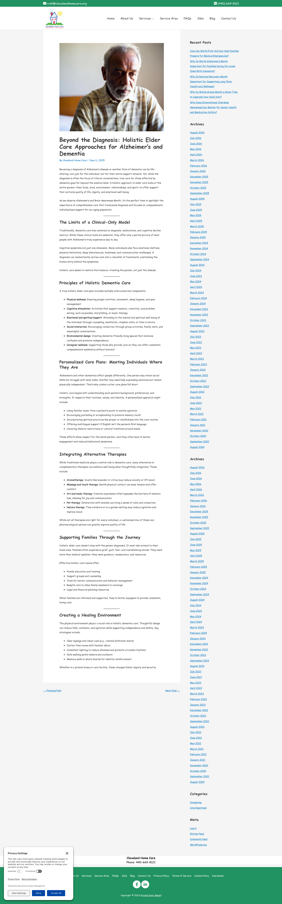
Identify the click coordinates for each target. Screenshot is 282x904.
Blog (132, 875)
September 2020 (199, 441)
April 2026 (196, 154)
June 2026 (196, 143)
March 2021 (197, 413)
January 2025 (198, 237)
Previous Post (52, 690)
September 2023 (199, 325)
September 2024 (199, 259)
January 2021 (197, 425)
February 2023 (198, 364)
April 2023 (196, 353)
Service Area (101, 875)
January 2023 (198, 369)
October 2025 (198, 187)
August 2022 (197, 391)
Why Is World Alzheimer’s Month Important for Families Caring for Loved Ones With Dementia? (212, 66)
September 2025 (199, 193)
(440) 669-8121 (228, 3)
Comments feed (198, 839)
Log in (193, 828)
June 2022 (196, 403)
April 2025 (196, 220)
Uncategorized (198, 807)
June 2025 (196, 209)
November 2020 (199, 430)
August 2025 (197, 198)
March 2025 (197, 226)
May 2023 (195, 347)
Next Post (172, 690)
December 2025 (199, 176)
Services (86, 875)
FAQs (115, 875)
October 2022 (198, 380)
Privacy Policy (161, 875)
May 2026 (195, 149)
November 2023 (199, 314)
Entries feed (197, 833)
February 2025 (198, 231)
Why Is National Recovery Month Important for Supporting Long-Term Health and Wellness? (211, 81)
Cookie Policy (201, 875)
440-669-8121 (146, 862)
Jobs (124, 875)
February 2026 (198, 165)
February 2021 (198, 419)
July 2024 (195, 270)
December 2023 (199, 309)
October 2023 (198, 320)
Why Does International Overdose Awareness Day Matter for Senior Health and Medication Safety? (213, 107)
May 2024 (195, 281)
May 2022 (195, 408)
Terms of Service (181, 875)
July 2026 (195, 138)
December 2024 (199, 242)
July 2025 (195, 204)
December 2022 (199, 375)
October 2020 (198, 436)
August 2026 (197, 132)
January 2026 (198, 171)
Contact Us (144, 875)
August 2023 (197, 331)
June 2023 (196, 342)
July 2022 (195, 397)
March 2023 (197, 358)
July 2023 (195, 336)
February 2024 (198, 298)
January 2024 (198, 303)
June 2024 (196, 276)
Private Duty (151, 895)
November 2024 (199, 248)
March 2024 (197, 292)
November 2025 (199, 182)
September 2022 (199, 386)
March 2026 (197, 160)
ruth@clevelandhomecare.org (67, 3)
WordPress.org (198, 844)
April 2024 (196, 287)
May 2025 (195, 215)
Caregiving (196, 802)
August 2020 (197, 447)
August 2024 (197, 265)
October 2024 (198, 254)
